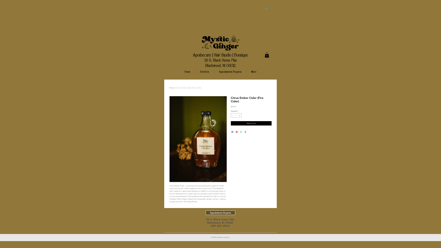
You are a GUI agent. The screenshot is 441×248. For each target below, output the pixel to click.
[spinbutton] (236, 115)
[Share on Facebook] (232, 132)
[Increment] (239, 115)
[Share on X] (245, 132)
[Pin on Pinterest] (236, 132)
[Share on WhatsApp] (241, 132)
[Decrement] (232, 115)
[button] (267, 55)
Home (172, 88)
